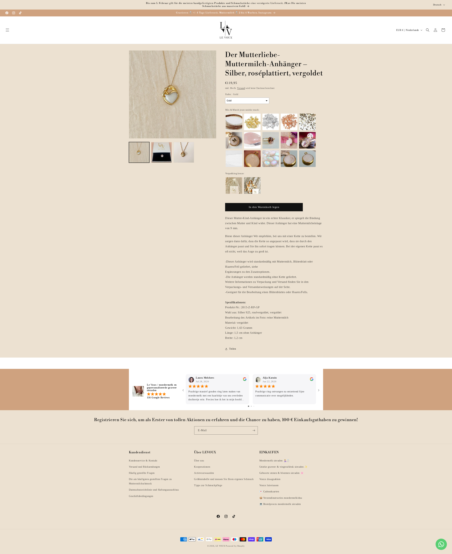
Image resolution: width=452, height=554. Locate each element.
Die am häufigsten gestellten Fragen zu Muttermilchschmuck (150, 481)
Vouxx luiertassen (269, 485)
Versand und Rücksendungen (144, 466)
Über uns (199, 460)
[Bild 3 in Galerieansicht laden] (184, 152)
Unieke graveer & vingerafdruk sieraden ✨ (283, 466)
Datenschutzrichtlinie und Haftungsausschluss (154, 489)
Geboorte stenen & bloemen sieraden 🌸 (281, 473)
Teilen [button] (232, 348)
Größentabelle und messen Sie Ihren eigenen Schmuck (224, 479)
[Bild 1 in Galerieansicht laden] (139, 152)
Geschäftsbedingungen (141, 496)
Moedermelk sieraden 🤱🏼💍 (274, 460)
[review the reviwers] (244, 380)
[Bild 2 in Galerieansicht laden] (161, 152)
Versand (241, 88)
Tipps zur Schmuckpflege (208, 485)
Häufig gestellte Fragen (142, 473)
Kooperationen (202, 466)
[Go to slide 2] (251, 406)
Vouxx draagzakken (270, 479)
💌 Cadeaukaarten (269, 491)
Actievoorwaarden (204, 473)
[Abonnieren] (254, 430)
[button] (7, 30)
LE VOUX (220, 546)
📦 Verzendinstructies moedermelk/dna (280, 498)
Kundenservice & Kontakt (143, 460)
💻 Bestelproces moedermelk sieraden (280, 504)
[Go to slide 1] (248, 406)
